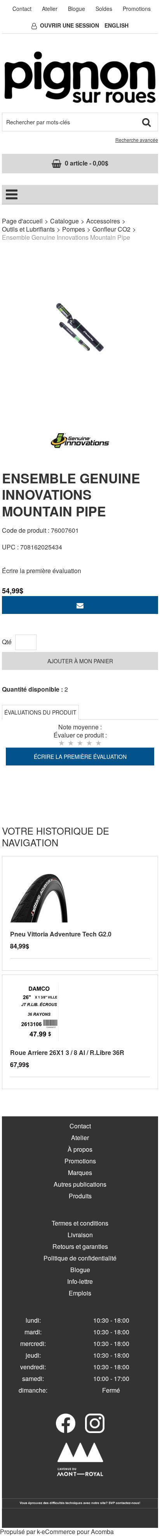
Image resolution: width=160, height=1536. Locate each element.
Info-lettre (80, 1281)
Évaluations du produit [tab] (40, 712)
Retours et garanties (80, 1246)
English (116, 25)
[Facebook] (65, 1423)
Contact (21, 8)
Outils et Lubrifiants (28, 229)
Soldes (104, 8)
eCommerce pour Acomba (78, 1531)
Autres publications (80, 1184)
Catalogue (64, 220)
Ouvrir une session (69, 25)
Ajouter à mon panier (80, 661)
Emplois (80, 1292)
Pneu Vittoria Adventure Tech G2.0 (60, 933)
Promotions (137, 8)
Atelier (49, 8)
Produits (80, 1195)
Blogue (76, 8)
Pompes (73, 229)
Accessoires (103, 220)
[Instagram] (94, 1423)
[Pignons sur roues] (80, 77)
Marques (80, 1172)
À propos (80, 1149)
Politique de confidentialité (80, 1258)
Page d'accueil (22, 220)
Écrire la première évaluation (41, 570)
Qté (7, 641)
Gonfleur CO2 (111, 229)
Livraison (80, 1234)
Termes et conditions (80, 1223)
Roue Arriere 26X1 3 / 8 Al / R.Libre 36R (67, 1052)
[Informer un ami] (80, 605)
